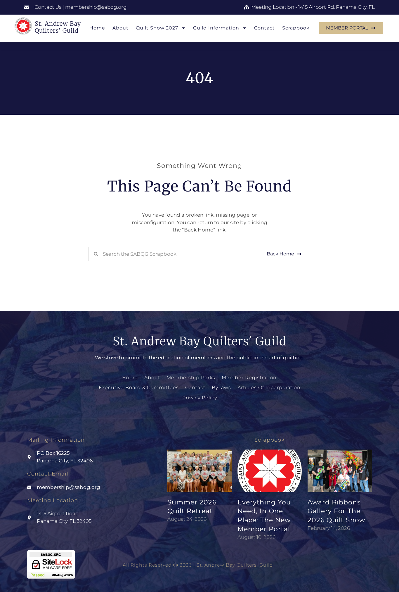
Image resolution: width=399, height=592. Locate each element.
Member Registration (249, 377)
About (120, 28)
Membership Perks (190, 377)
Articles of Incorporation (269, 387)
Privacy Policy (199, 398)
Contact (264, 28)
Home (97, 28)
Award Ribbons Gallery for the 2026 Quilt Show (336, 511)
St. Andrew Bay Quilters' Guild (58, 27)
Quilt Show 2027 (157, 28)
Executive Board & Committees (139, 387)
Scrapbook (296, 28)
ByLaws (221, 387)
